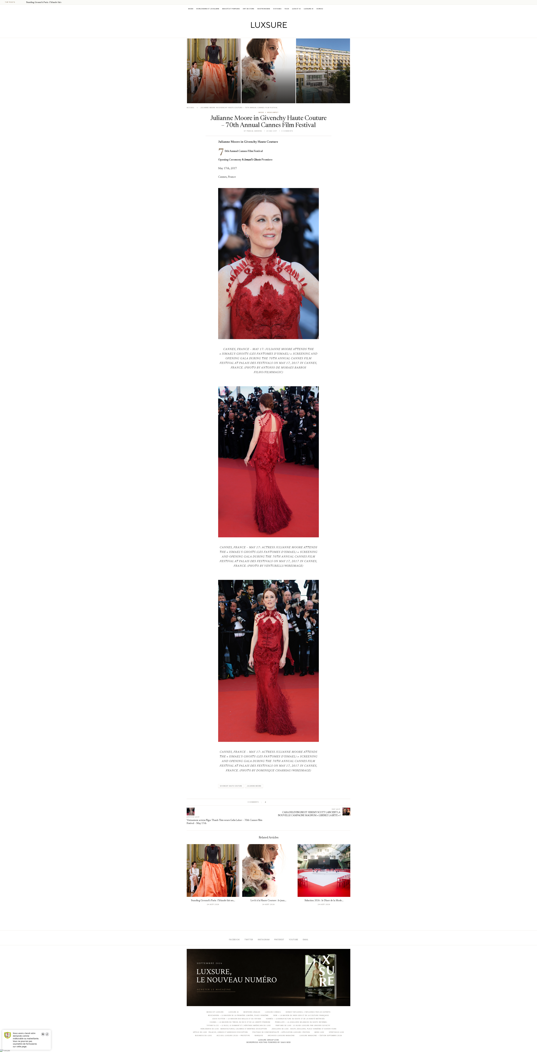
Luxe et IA (296, 9)
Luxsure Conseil (273, 1012)
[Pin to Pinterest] (276, 802)
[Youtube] (274, 34)
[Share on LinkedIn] (279, 802)
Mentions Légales (251, 1012)
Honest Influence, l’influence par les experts (308, 1012)
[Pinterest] (270, 34)
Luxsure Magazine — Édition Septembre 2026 (321, 1036)
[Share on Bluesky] (287, 802)
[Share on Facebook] (271, 802)
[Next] (23, 2)
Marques (259, 1036)
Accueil (190, 108)
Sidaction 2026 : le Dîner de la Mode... (324, 901)
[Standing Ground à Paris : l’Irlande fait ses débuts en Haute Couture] (214, 70)
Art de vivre (248, 9)
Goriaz (319, 9)
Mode (190, 9)
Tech (286, 9)
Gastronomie (263, 9)
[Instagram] (266, 34)
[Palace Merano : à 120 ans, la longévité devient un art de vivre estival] (323, 70)
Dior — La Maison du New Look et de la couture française (301, 1015)
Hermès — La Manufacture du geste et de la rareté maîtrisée (295, 1019)
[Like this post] (267, 802)
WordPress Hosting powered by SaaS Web (268, 1042)
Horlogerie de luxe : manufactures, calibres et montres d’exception (234, 1029)
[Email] (278, 34)
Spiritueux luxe (336, 1032)
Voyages (277, 9)
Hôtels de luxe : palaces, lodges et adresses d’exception (220, 1032)
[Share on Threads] (284, 802)
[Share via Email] (289, 802)
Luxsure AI (308, 9)
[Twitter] (262, 34)
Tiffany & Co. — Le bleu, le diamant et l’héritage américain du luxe (239, 1025)
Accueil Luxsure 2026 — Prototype (233, 1036)
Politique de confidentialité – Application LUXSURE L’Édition (281, 1032)
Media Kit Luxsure (215, 1012)
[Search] (349, 9)
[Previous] (19, 2)
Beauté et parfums (231, 9)
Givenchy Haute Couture (231, 786)
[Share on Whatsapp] (281, 802)
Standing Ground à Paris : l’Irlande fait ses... (45, 2)
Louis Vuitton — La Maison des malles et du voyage (236, 1019)
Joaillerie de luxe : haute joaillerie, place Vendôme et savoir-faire (304, 1029)
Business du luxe (203, 1036)
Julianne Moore (254, 786)
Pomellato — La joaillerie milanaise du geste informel (301, 1022)
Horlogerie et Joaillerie (207, 9)
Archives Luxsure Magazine (281, 1036)
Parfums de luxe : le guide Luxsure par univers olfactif (303, 1025)
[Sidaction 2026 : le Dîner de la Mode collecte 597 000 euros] (324, 870)
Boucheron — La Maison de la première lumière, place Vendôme (238, 1015)
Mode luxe (319, 1032)
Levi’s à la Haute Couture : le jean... (268, 901)
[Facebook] (259, 34)
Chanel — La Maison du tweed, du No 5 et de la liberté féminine (240, 1022)
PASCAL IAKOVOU (201, 98)
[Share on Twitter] (273, 802)
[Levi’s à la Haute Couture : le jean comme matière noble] (268, 70)
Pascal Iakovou (254, 131)
